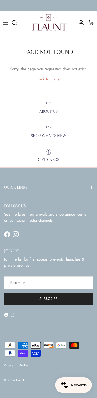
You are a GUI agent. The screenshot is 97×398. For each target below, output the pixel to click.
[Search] (17, 22)
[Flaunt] (48, 22)
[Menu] (5, 22)
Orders (8, 365)
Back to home (48, 79)
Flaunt (20, 380)
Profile (23, 365)
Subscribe (48, 298)
